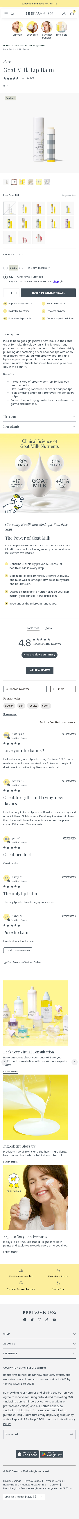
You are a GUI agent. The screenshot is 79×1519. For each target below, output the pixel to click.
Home (6, 45)
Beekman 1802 (20, 1471)
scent (46, 706)
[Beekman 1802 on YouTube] (54, 1320)
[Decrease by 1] (6, 293)
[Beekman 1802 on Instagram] (39, 1320)
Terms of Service (52, 1406)
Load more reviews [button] (18, 950)
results (33, 706)
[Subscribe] (71, 1434)
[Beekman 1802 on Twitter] (32, 1320)
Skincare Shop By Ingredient (30, 45)
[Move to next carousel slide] (74, 1062)
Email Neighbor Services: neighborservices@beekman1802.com (38, 1488)
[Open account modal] (64, 13)
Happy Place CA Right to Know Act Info (24, 1484)
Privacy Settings (12, 1481)
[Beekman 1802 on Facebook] (25, 1320)
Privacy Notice (33, 1481)
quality (9, 706)
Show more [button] (10, 714)
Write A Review (40, 670)
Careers (54, 1484)
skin (21, 706)
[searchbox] (25, 689)
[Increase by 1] (16, 293)
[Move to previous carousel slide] (4, 1062)
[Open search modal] (12, 13)
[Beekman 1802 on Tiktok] (47, 1320)
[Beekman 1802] (39, 1312)
